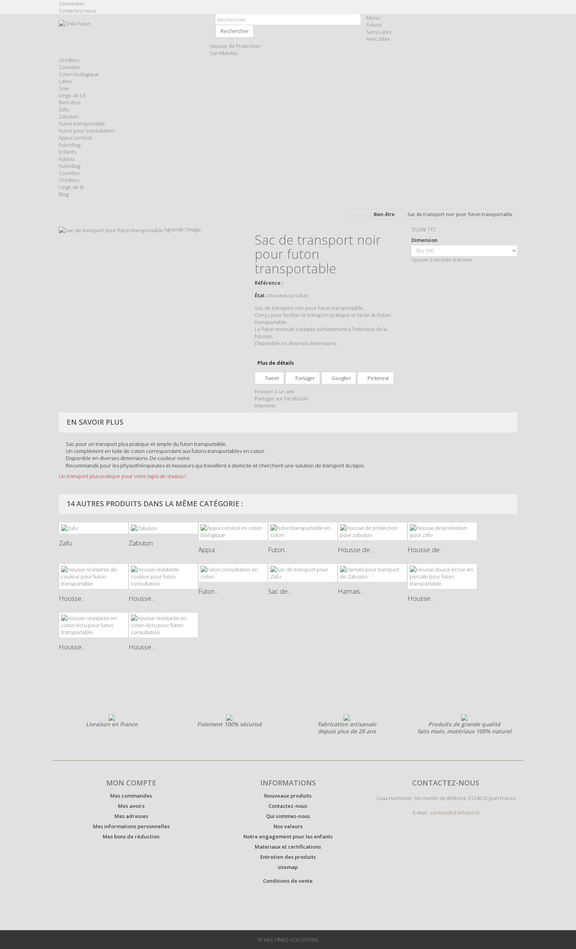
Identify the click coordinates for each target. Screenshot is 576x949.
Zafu (64, 109)
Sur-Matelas (223, 52)
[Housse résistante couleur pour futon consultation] (163, 576)
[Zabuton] (163, 528)
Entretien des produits (288, 856)
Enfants (67, 151)
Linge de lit (71, 187)
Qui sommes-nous (288, 816)
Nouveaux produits (288, 795)
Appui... (208, 549)
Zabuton (69, 116)
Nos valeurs (288, 826)
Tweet (271, 378)
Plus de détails (275, 362)
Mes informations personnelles (131, 826)
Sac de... (279, 591)
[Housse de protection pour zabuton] (373, 531)
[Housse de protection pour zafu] (442, 531)
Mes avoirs (131, 805)
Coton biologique (79, 74)
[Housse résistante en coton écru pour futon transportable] (94, 625)
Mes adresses (131, 816)
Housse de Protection (235, 45)
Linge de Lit (72, 95)
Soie (64, 88)
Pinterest (377, 378)
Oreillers (69, 60)
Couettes (69, 67)
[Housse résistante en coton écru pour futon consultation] (163, 625)
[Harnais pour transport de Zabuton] (373, 573)
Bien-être (70, 102)
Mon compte (131, 782)
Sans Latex (378, 31)
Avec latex (378, 38)
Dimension (425, 240)
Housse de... (355, 549)
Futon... (278, 549)
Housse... (72, 598)
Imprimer (265, 405)
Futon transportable (82, 123)
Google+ (340, 378)
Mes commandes (131, 795)
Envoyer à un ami (274, 391)
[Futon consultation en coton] (233, 573)
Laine (65, 81)
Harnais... (351, 591)
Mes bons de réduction (131, 836)
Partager (304, 378)
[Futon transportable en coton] (303, 531)
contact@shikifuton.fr (455, 812)
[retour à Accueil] (358, 214)
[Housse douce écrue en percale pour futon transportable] (442, 576)
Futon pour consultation (87, 130)
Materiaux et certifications (288, 846)
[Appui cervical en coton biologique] (233, 531)
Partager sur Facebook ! (282, 398)
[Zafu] (94, 528)
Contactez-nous (77, 10)
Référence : (269, 282)
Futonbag (69, 144)
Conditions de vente (288, 880)
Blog (64, 194)
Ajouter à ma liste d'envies (441, 259)
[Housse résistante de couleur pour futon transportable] (94, 576)
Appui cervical (75, 137)
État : (261, 295)
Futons (374, 24)
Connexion (71, 3)
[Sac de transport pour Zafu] (303, 573)
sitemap (288, 867)
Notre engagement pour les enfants (288, 836)
